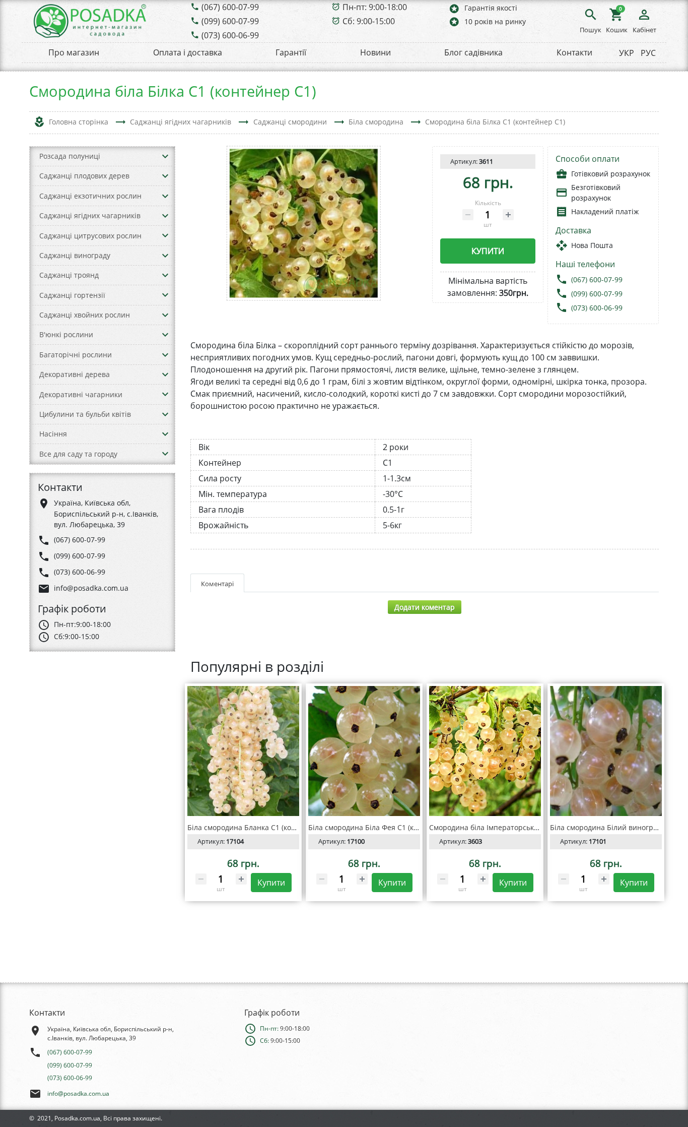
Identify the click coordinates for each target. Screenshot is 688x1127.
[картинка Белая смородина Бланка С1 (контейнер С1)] (243, 751)
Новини (375, 52)
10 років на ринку (487, 21)
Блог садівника (473, 52)
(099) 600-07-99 (230, 21)
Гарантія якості (483, 8)
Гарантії (291, 52)
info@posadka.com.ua (78, 1093)
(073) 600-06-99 (230, 35)
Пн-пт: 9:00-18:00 (374, 7)
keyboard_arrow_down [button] (165, 156)
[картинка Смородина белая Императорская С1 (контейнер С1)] (485, 751)
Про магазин (73, 52)
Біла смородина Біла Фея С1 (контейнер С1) (384, 827)
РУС (648, 52)
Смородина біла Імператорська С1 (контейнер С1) (515, 827)
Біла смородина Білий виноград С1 (611, 827)
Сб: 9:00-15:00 (368, 21)
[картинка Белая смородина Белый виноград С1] (606, 751)
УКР (626, 52)
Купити (487, 251)
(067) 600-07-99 (230, 7)
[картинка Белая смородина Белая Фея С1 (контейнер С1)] (364, 751)
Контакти (574, 52)
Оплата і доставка (187, 52)
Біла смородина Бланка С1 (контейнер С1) (260, 827)
